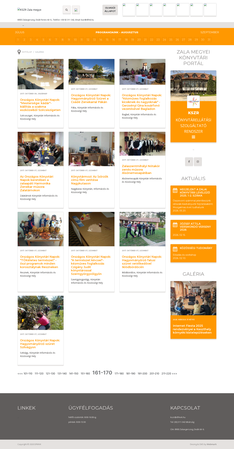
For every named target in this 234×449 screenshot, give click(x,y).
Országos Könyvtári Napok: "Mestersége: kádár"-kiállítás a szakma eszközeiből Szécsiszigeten (40, 105)
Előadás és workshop (184, 254)
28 (190, 39)
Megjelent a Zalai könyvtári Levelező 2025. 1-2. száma (195, 192)
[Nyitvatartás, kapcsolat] (76, 10)
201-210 (154, 373)
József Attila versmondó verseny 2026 (195, 226)
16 (113, 39)
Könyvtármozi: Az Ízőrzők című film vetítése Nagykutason (89, 180)
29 (196, 39)
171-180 (119, 373)
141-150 (73, 373)
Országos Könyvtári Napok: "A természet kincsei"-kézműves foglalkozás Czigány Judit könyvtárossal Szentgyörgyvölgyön (91, 265)
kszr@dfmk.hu (87, 19)
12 (88, 39)
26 (177, 39)
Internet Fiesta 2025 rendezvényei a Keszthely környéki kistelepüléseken (192, 329)
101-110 (28, 373)
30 (202, 39)
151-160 (85, 373)
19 (132, 39)
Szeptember (210, 32)
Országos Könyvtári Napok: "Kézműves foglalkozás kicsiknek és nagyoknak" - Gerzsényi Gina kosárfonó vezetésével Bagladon (142, 102)
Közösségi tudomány (196, 248)
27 (183, 39)
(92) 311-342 (179, 422)
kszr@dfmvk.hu (177, 417)
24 (164, 39)
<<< (20, 373)
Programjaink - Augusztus (117, 32)
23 (158, 39)
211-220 (166, 373)
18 (126, 39)
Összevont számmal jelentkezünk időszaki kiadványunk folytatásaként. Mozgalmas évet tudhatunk (193, 204)
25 (170, 39)
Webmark (211, 444)
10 (75, 39)
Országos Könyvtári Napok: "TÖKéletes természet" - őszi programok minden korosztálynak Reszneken (40, 262)
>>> (174, 373)
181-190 (130, 373)
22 (151, 39)
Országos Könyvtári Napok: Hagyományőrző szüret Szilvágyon (40, 344)
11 (82, 39)
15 (107, 39)
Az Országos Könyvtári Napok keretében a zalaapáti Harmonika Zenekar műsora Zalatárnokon (36, 183)
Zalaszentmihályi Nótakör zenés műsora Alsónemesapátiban (141, 169)
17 (120, 39)
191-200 (142, 373)
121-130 (50, 373)
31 (209, 39)
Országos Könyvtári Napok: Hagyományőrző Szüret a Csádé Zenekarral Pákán (91, 98)
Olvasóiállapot (110, 9)
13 (94, 39)
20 (139, 39)
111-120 (39, 373)
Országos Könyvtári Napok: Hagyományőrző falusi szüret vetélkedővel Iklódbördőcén (142, 262)
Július (19, 32)
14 (100, 39)
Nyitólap (27, 52)
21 (145, 39)
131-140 (62, 373)
